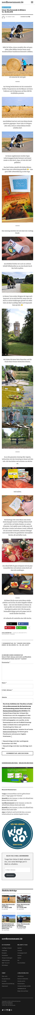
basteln (20, 948)
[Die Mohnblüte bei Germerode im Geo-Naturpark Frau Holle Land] (9, 919)
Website (4, 697)
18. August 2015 (10, 16)
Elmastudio (12, 1005)
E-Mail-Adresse (7, 690)
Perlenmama (21, 984)
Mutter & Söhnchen (23, 979)
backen (19, 955)
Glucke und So (21, 981)
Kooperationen (6, 979)
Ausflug (15, 633)
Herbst (19, 958)
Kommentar (6, 662)
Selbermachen (6, 960)
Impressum (5, 986)
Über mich (4, 976)
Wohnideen (5, 965)
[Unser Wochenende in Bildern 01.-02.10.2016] (23, 919)
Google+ (12, 1010)
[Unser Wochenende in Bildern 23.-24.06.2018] (23, 899)
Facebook (5, 1010)
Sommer (12, 634)
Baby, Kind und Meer (23, 991)
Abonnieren (10, 875)
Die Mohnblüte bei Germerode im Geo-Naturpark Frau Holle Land (8, 926)
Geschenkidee (21, 963)
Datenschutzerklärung (11, 711)
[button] (11, 623)
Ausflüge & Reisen (7, 948)
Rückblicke (5, 955)
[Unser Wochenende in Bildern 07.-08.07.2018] (9, 899)
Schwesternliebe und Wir (24, 986)
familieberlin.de (22, 988)
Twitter (3, 1010)
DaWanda (4, 950)
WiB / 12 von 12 (6, 7)
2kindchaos (21, 976)
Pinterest (9, 1010)
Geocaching (5, 634)
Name (4, 683)
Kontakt (4, 981)
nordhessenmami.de (12, 2)
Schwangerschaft (22, 953)
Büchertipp (22, 633)
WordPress (10, 1004)
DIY (18, 960)
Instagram (7, 1010)
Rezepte (4, 953)
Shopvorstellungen (7, 958)
